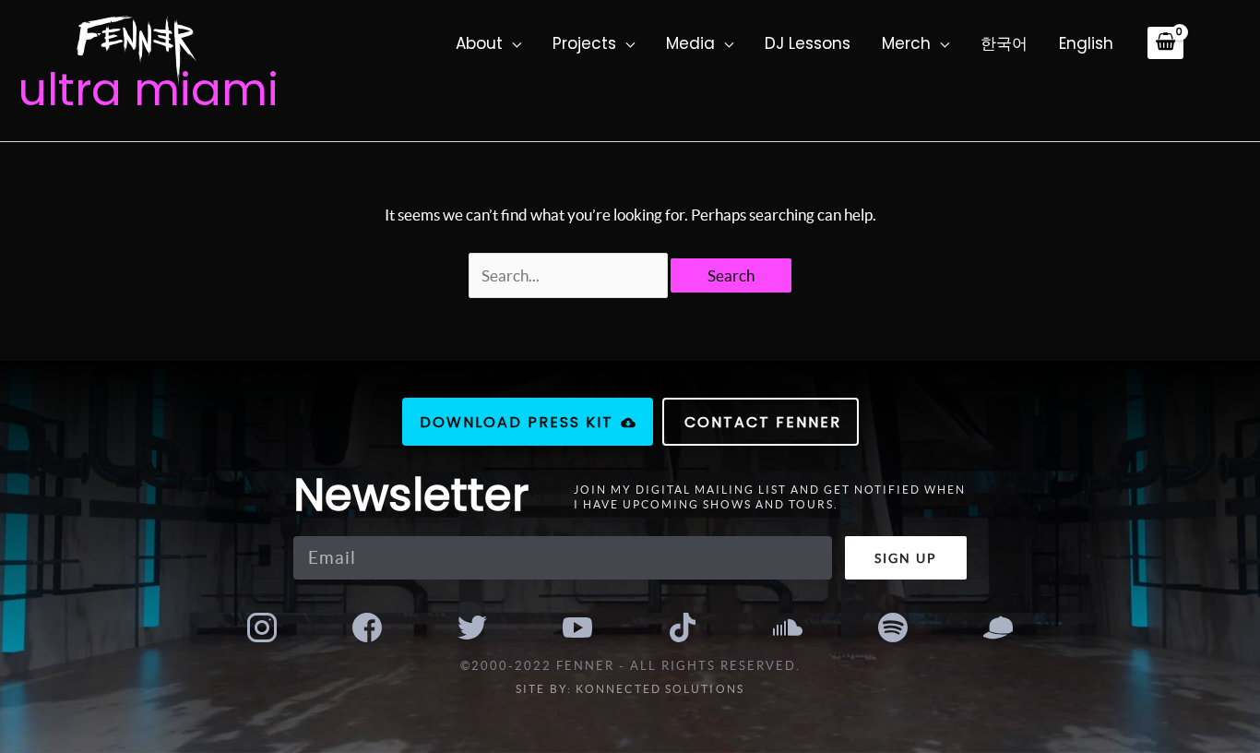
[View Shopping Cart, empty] (1165, 42)
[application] (512, 43)
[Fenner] (136, 48)
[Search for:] (570, 275)
